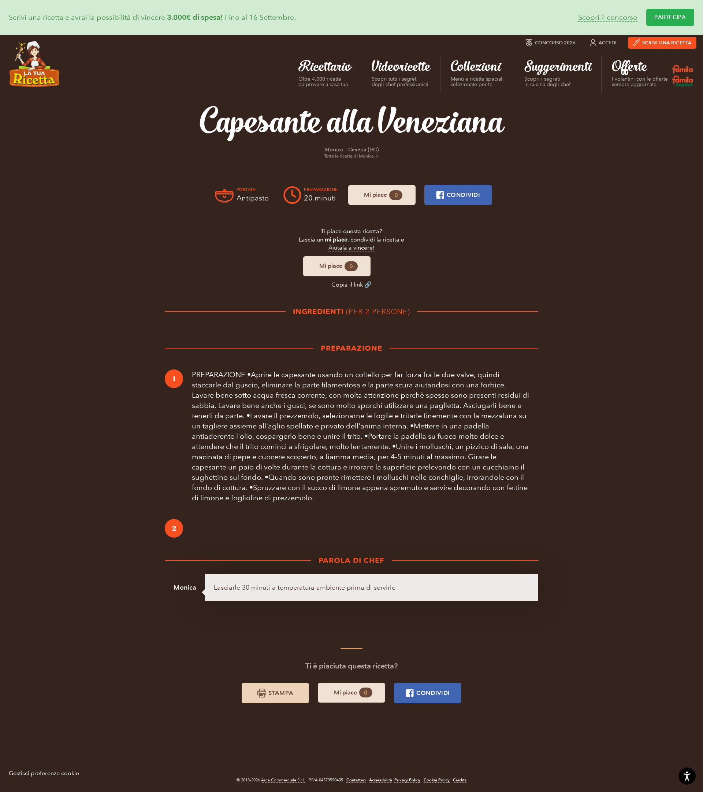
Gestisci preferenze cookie (44, 773)
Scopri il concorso (607, 17)
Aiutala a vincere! (351, 247)
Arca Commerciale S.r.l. (283, 780)
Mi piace (381, 195)
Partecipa (670, 17)
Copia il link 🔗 (351, 284)
